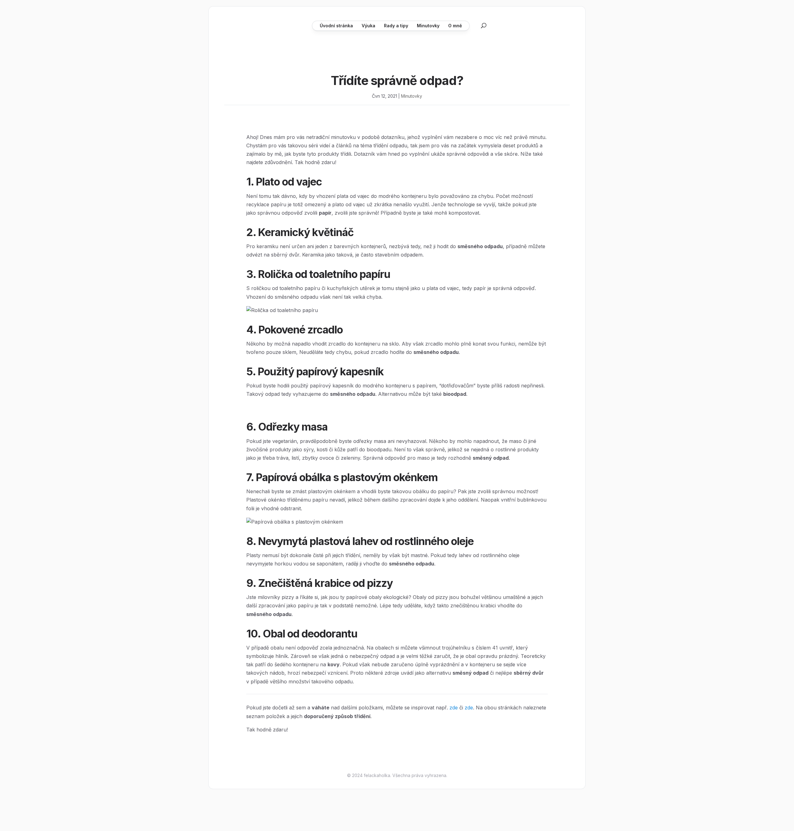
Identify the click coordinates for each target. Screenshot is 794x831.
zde (453, 707)
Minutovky (428, 25)
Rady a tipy (396, 25)
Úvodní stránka (336, 25)
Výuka (368, 25)
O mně (455, 25)
